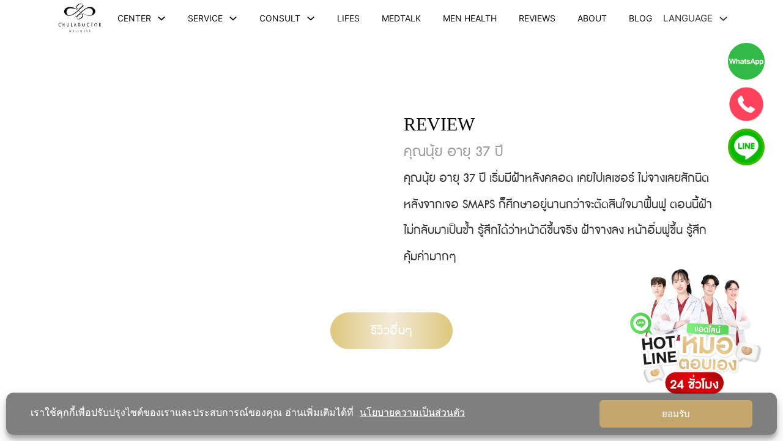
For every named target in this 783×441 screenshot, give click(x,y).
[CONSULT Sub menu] (310, 18)
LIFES (348, 18)
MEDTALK (401, 18)
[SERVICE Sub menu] (233, 18)
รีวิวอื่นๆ (392, 331)
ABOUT (592, 18)
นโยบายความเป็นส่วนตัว (412, 412)
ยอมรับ (676, 414)
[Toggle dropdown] (723, 18)
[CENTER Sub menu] (161, 18)
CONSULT (279, 18)
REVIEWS (537, 18)
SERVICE (205, 18)
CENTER (134, 18)
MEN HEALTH (470, 18)
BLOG (640, 18)
